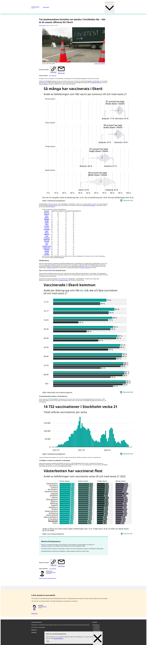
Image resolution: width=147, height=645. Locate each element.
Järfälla (47, 221)
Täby (46, 244)
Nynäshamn (47, 229)
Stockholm (46, 237)
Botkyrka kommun (43, 84)
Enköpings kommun (63, 280)
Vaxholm (46, 251)
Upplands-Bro (46, 247)
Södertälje (46, 241)
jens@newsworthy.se (42, 606)
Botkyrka (46, 212)
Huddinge (46, 219)
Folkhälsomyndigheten (46, 546)
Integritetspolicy (58, 638)
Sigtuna (47, 232)
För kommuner (96, 628)
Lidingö (47, 222)
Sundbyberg (46, 239)
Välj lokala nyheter (109, 2)
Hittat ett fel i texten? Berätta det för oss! (47, 578)
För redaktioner (96, 626)
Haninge (46, 217)
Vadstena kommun (51, 267)
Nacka (46, 224)
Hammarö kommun (96, 82)
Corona (47, 25)
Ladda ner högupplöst (99, 63)
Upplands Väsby (46, 246)
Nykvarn (46, 227)
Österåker (46, 254)
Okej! (48, 641)
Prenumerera (34, 613)
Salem (46, 231)
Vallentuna (47, 249)
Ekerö (46, 216)
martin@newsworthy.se (51, 572)
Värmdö (46, 253)
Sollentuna (46, 234)
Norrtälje (46, 226)
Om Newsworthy (95, 624)
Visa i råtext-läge (52, 75)
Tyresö (46, 242)
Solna (46, 236)
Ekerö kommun (42, 25)
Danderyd (46, 214)
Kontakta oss (34, 630)
